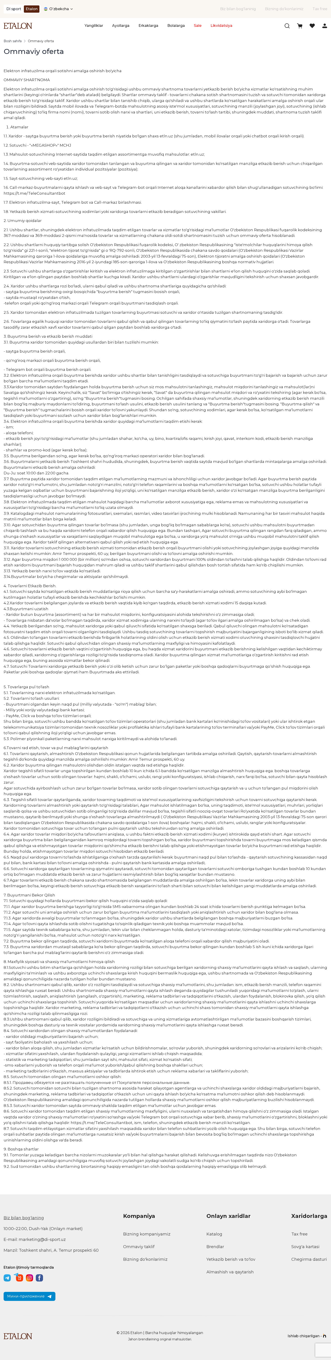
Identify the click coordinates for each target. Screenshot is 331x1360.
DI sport (13, 9)
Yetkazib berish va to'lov (230, 1259)
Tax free (320, 9)
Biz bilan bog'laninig (238, 9)
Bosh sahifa (13, 41)
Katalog (214, 1234)
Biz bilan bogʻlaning (24, 1217)
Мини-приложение (26, 1296)
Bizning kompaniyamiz (146, 1234)
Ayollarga (120, 25)
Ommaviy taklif (138, 1246)
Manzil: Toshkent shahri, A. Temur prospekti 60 (51, 1250)
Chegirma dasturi (309, 1259)
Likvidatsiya (221, 25)
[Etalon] (18, 26)
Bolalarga (176, 25)
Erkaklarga (148, 25)
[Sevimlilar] (312, 25)
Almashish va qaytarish (230, 1272)
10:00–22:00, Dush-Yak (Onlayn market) (43, 1228)
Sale (198, 25)
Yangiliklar (94, 25)
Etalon (32, 9)
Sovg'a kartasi (305, 1246)
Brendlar (215, 1246)
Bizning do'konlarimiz (284, 9)
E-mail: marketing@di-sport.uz (35, 1239)
